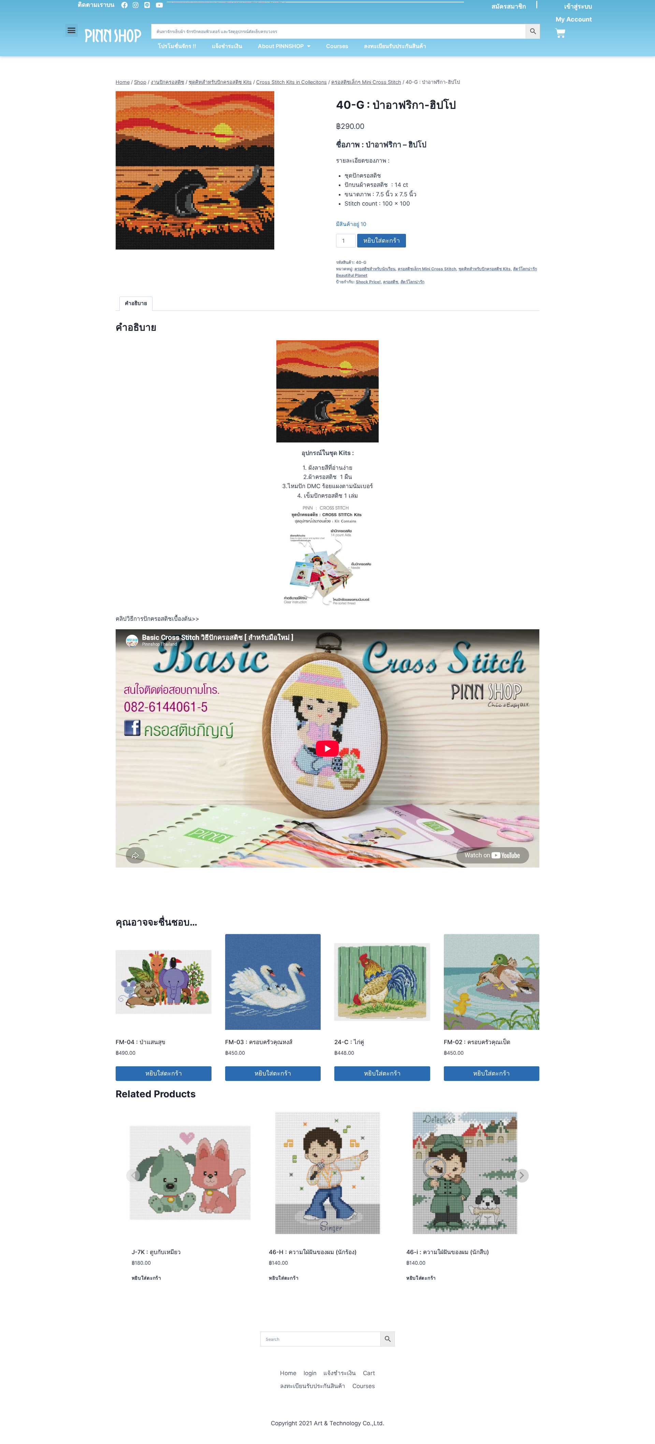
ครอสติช (390, 281)
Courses (337, 46)
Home (288, 1373)
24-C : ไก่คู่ (349, 1042)
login (310, 1373)
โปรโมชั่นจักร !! (177, 46)
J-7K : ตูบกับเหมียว (156, 1252)
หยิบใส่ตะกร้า (381, 240)
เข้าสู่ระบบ (578, 6)
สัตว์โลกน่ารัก (412, 281)
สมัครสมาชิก (509, 6)
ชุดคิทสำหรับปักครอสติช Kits (484, 268)
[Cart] (560, 33)
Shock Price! (368, 281)
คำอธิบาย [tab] (136, 303)
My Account (574, 19)
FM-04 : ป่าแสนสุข (140, 1042)
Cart (369, 1373)
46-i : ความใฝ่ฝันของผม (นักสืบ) (447, 1252)
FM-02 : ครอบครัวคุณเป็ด (477, 1042)
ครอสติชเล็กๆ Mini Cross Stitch (427, 268)
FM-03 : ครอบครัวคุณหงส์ (258, 1042)
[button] (71, 30)
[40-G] (195, 170)
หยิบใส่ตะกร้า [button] (163, 1073)
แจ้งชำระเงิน (227, 46)
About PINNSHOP (281, 46)
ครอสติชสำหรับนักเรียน (374, 268)
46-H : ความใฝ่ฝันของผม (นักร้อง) (312, 1252)
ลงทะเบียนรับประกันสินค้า (395, 46)
